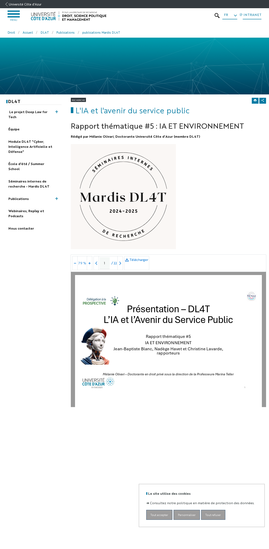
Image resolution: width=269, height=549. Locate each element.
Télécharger (139, 262)
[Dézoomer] (75, 263)
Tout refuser (213, 514)
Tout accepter (159, 514)
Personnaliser (187, 514)
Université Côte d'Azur (25, 4)
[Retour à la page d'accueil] (68, 16)
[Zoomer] (89, 263)
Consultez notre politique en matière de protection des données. (202, 502)
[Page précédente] (96, 263)
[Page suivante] (120, 263)
